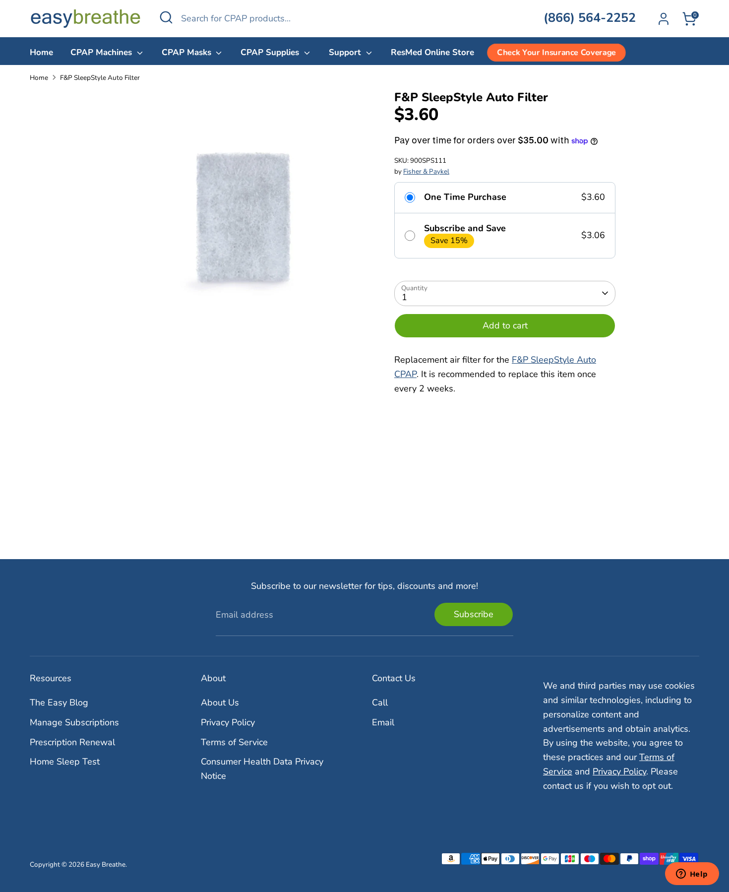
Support (346, 52)
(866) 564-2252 (590, 17)
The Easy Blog (59, 702)
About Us (220, 702)
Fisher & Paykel (426, 171)
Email (383, 722)
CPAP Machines (102, 52)
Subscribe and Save (465, 228)
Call (380, 702)
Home (41, 52)
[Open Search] (166, 17)
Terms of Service (234, 742)
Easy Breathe (105, 864)
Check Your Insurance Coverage (556, 52)
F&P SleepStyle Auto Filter (100, 77)
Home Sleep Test (65, 761)
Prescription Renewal (72, 742)
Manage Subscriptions (74, 722)
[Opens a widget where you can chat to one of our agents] (692, 874)
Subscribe (473, 614)
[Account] (663, 19)
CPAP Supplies (271, 52)
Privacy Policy (228, 722)
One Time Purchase (465, 197)
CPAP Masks (188, 52)
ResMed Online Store (432, 52)
